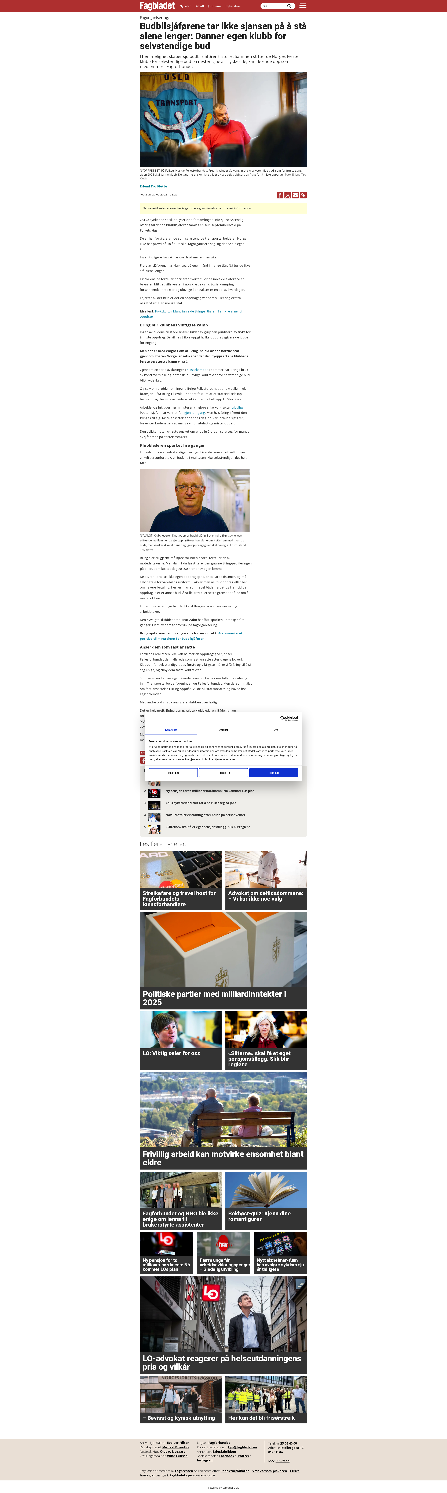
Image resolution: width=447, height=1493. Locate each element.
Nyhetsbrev (233, 6)
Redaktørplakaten (235, 1471)
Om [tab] (276, 729)
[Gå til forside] (157, 6)
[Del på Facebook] (280, 195)
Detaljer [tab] (223, 729)
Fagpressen (184, 1471)
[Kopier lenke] (303, 195)
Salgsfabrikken (224, 1451)
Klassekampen (197, 370)
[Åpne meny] (302, 6)
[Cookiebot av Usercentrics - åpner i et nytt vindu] (283, 718)
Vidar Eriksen (177, 1456)
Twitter (243, 1456)
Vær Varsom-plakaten (269, 1471)
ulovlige (238, 407)
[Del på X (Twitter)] (287, 195)
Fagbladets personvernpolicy (192, 1475)
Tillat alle (273, 772)
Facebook (226, 1456)
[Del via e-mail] (295, 195)
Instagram (205, 1460)
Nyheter (185, 6)
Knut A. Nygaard (172, 1451)
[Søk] (289, 6)
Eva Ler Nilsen (178, 1443)
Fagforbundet (219, 1443)
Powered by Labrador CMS (223, 1487)
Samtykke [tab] (171, 729)
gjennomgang (194, 412)
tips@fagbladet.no (242, 1447)
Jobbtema (215, 6)
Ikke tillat (173, 772)
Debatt (199, 6)
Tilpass (221, 772)
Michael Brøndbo (175, 1447)
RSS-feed (283, 1461)
